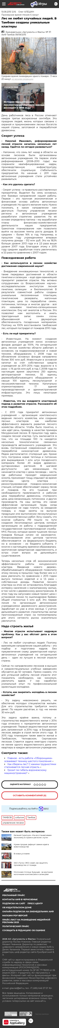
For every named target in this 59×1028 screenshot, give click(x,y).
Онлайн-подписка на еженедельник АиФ (28, 911)
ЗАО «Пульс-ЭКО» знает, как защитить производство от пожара (31, 864)
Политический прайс (15, 926)
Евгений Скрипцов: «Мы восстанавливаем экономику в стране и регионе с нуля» (33, 836)
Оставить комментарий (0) (29, 795)
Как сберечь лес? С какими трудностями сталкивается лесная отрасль (30, 766)
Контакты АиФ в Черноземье (20, 899)
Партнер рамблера (42, 1014)
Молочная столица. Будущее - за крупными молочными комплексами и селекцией (33, 873)
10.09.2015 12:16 (8, 11)
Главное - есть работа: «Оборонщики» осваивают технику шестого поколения (28, 760)
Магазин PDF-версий (14, 915)
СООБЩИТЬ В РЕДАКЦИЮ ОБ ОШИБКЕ (23, 930)
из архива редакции (22, 79)
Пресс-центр (35, 903)
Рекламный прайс (13, 895)
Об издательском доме (17, 907)
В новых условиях (22, 854)
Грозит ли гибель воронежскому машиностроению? (25, 771)
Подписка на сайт (13, 903)
